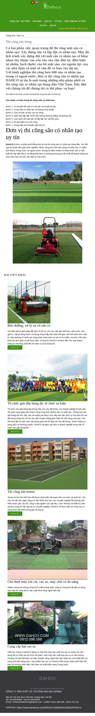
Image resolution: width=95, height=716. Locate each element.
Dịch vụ (48, 21)
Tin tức (43, 25)
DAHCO (47, 678)
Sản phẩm (37, 21)
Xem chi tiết (15, 347)
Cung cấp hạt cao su (22, 646)
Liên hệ (52, 25)
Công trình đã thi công (75, 21)
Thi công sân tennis (21, 491)
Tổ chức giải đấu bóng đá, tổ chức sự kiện (37, 403)
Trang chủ (14, 21)
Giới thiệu (25, 21)
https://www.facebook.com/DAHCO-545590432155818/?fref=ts (49, 707)
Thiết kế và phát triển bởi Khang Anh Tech (48, 689)
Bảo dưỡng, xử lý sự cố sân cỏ (29, 325)
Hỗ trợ (58, 21)
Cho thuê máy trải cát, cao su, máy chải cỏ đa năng (43, 581)
